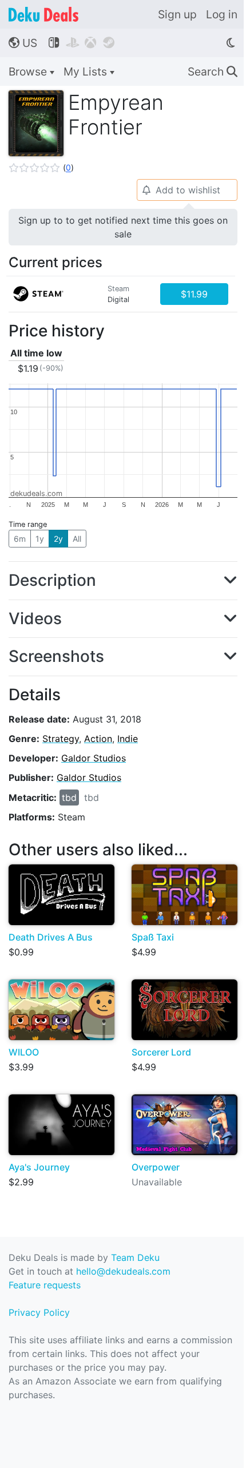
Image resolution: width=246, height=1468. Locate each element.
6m (20, 538)
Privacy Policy (39, 1312)
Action (98, 738)
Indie (127, 738)
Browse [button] (29, 71)
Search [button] (212, 71)
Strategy (60, 738)
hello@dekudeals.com (123, 1271)
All (77, 538)
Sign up (177, 14)
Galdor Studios (93, 758)
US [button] (23, 43)
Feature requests (45, 1285)
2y (58, 538)
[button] (41, 167)
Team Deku (135, 1257)
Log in (221, 14)
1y (39, 538)
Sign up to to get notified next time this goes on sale (123, 227)
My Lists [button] (87, 71)
